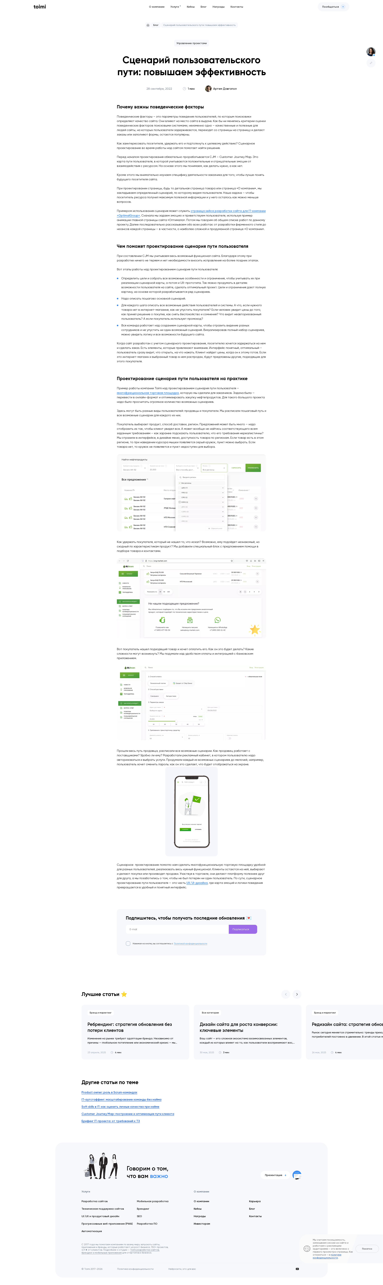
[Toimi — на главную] (40, 6)
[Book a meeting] (371, 51)
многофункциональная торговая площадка (148, 393)
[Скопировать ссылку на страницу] (371, 62)
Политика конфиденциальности (135, 1269)
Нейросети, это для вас (182, 1269)
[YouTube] (297, 1269)
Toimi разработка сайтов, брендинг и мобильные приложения (120, 1251)
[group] (135, 1032)
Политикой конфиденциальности (190, 943)
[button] (285, 994)
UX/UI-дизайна (197, 883)
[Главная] (148, 25)
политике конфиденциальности (327, 1256)
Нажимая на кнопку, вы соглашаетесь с (170, 943)
